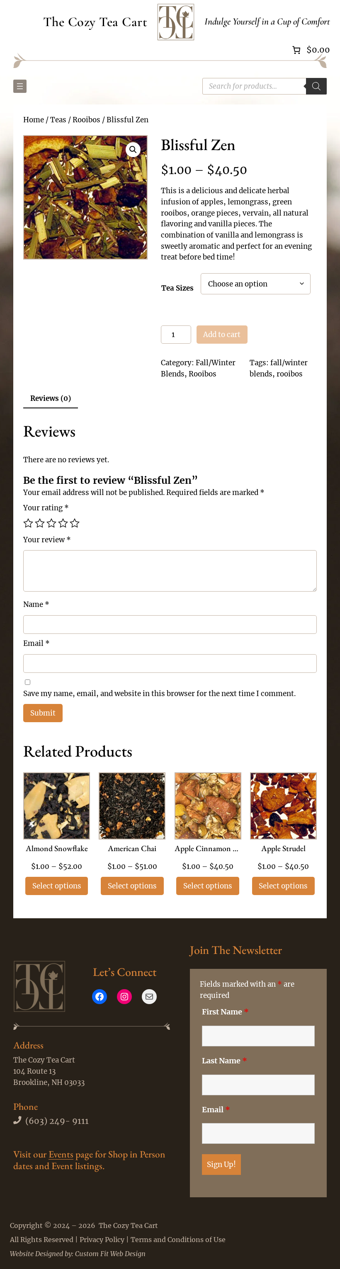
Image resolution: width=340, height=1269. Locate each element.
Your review (47, 539)
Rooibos (86, 119)
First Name (225, 1012)
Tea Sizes (177, 288)
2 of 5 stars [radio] (40, 523)
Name (36, 604)
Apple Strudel (283, 849)
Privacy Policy (102, 1239)
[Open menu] (20, 86)
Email (36, 643)
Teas (58, 119)
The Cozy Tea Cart (95, 22)
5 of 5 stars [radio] (75, 523)
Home (33, 119)
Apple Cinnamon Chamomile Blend (208, 849)
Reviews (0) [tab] (50, 398)
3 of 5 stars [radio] (51, 523)
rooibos (290, 374)
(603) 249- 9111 (57, 1121)
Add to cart (221, 334)
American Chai (132, 849)
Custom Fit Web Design (110, 1254)
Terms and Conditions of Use (178, 1239)
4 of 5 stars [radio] (63, 523)
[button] (133, 149)
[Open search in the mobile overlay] (264, 86)
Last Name (224, 1061)
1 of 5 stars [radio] (28, 523)
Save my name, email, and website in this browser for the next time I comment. (159, 693)
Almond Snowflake (57, 849)
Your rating (46, 507)
